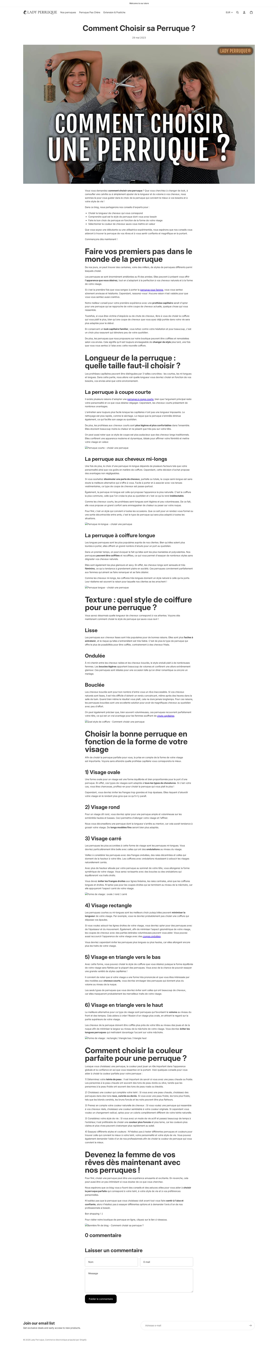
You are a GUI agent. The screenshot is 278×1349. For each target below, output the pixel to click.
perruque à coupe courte (140, 399)
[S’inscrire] (250, 1325)
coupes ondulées (152, 936)
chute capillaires (165, 715)
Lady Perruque (37, 1340)
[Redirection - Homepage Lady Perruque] (139, 1225)
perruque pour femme (151, 289)
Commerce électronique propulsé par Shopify (66, 1340)
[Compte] (244, 12)
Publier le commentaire (101, 1299)
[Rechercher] (237, 12)
